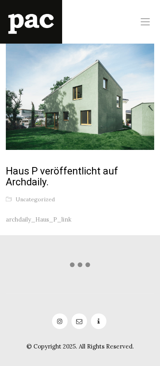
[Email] (79, 321)
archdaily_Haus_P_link (38, 219)
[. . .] (80, 266)
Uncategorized (35, 199)
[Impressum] (98, 321)
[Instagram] (60, 321)
